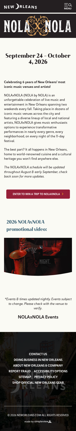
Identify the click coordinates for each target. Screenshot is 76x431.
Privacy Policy (46, 377)
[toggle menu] (68, 6)
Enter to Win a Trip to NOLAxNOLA (36, 194)
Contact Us (38, 354)
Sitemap (25, 377)
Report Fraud (20, 371)
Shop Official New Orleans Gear (38, 383)
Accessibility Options (50, 371)
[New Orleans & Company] (20, 6)
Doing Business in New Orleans (38, 360)
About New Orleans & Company (38, 366)
